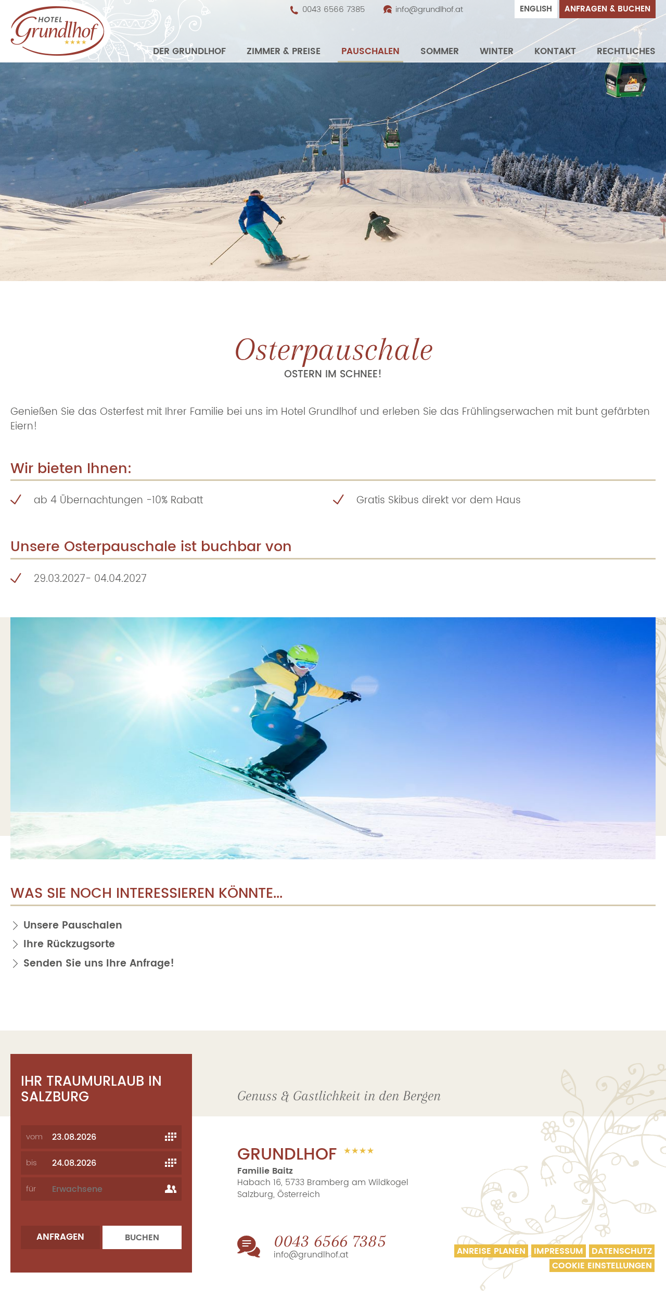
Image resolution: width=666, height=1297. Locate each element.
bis (31, 1162)
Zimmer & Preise (284, 52)
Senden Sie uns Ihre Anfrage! (98, 964)
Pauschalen (370, 52)
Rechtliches (626, 52)
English (536, 9)
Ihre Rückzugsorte (69, 944)
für (31, 1189)
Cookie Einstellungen (602, 1265)
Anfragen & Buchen (607, 9)
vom (34, 1136)
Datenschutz (622, 1250)
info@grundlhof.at (429, 10)
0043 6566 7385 (333, 10)
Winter (497, 52)
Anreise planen (491, 1250)
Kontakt (555, 52)
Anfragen (60, 1237)
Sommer (439, 52)
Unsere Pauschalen (72, 926)
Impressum (558, 1250)
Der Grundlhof (189, 52)
